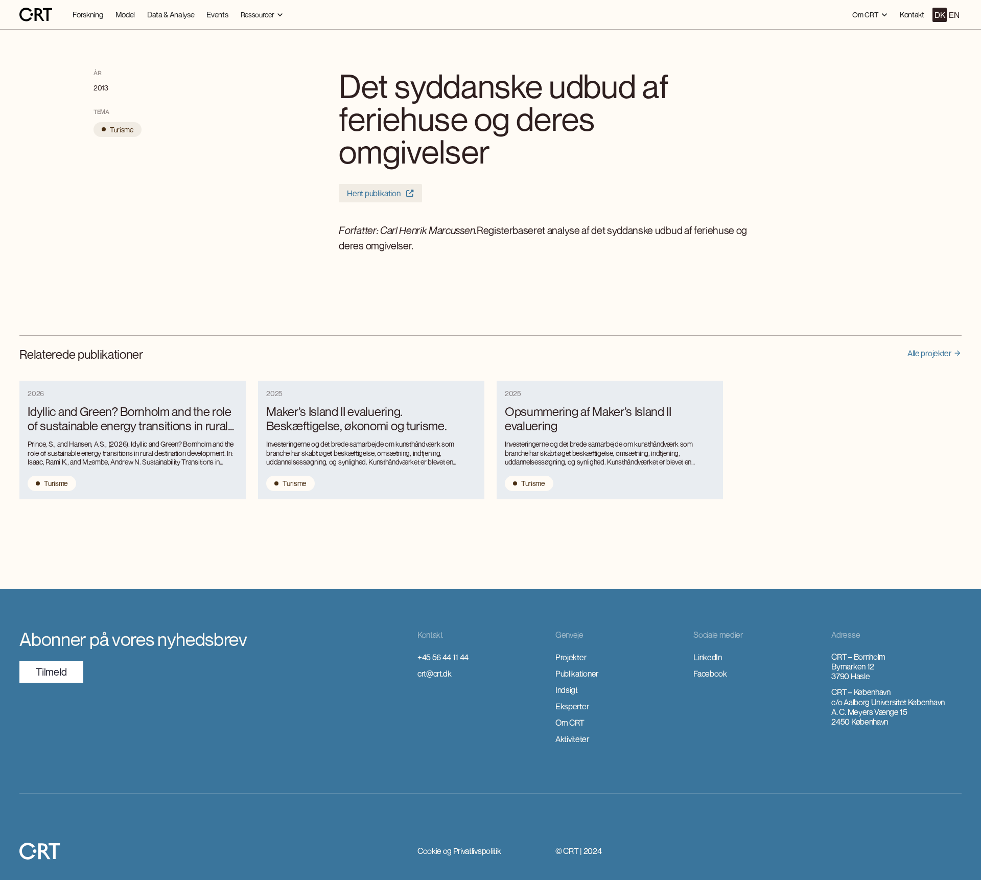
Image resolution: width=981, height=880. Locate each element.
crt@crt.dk (434, 673)
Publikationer (576, 673)
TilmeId (51, 671)
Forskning (88, 14)
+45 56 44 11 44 (443, 657)
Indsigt (566, 690)
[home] (35, 15)
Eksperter (572, 706)
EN (954, 15)
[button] (262, 14)
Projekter (570, 657)
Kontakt (912, 14)
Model (125, 14)
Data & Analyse (171, 14)
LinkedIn (707, 657)
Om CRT (570, 722)
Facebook (710, 673)
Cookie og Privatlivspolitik (459, 851)
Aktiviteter (572, 739)
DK (940, 15)
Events (217, 14)
